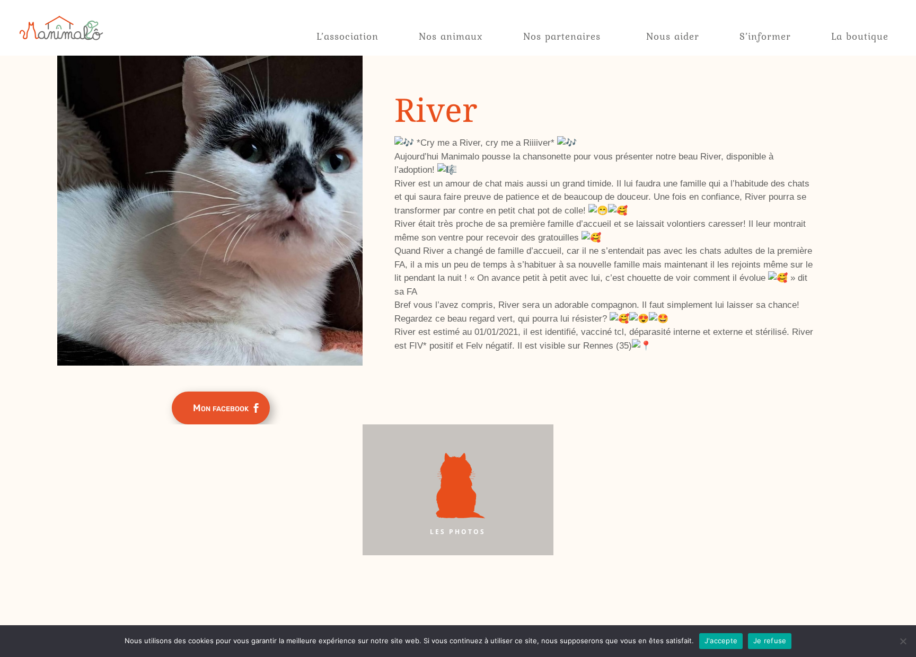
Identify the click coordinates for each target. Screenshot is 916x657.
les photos (458, 531)
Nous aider (672, 36)
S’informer (765, 36)
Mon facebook (221, 408)
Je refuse (769, 640)
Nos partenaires (562, 36)
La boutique (859, 36)
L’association (347, 36)
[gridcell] (604, 244)
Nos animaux (451, 36)
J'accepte (720, 640)
